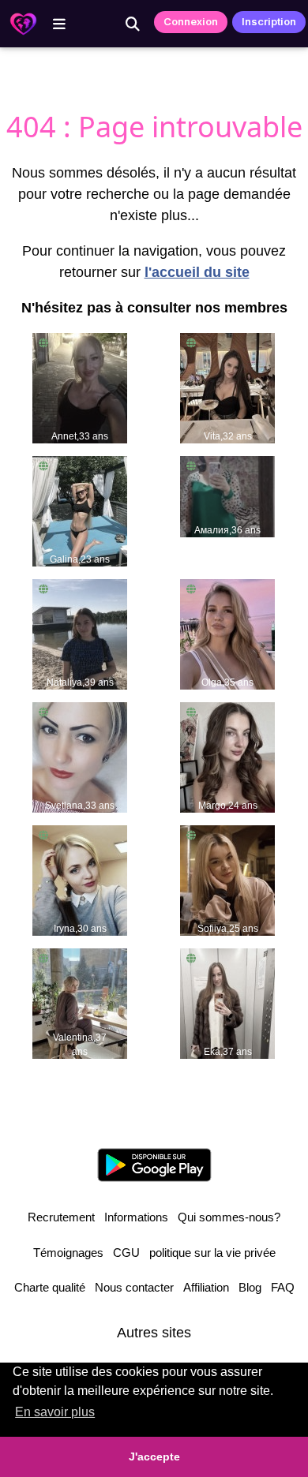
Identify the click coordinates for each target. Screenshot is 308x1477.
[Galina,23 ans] (79, 510)
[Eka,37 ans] (227, 1003)
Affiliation (206, 1287)
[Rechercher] (133, 23)
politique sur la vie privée (212, 1252)
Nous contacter (134, 1287)
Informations (136, 1217)
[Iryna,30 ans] (79, 880)
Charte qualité (49, 1287)
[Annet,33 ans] (79, 387)
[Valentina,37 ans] (79, 1003)
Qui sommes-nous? (229, 1217)
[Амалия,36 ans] (227, 495)
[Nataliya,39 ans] (79, 633)
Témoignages (68, 1252)
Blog (250, 1287)
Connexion (190, 21)
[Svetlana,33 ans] (79, 757)
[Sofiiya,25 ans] (227, 880)
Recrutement (61, 1217)
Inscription (269, 21)
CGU (126, 1252)
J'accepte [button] (154, 1456)
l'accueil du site (197, 272)
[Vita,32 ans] (227, 387)
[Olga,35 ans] (227, 633)
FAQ (283, 1287)
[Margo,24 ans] (227, 757)
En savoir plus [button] (55, 1412)
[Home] (23, 23)
